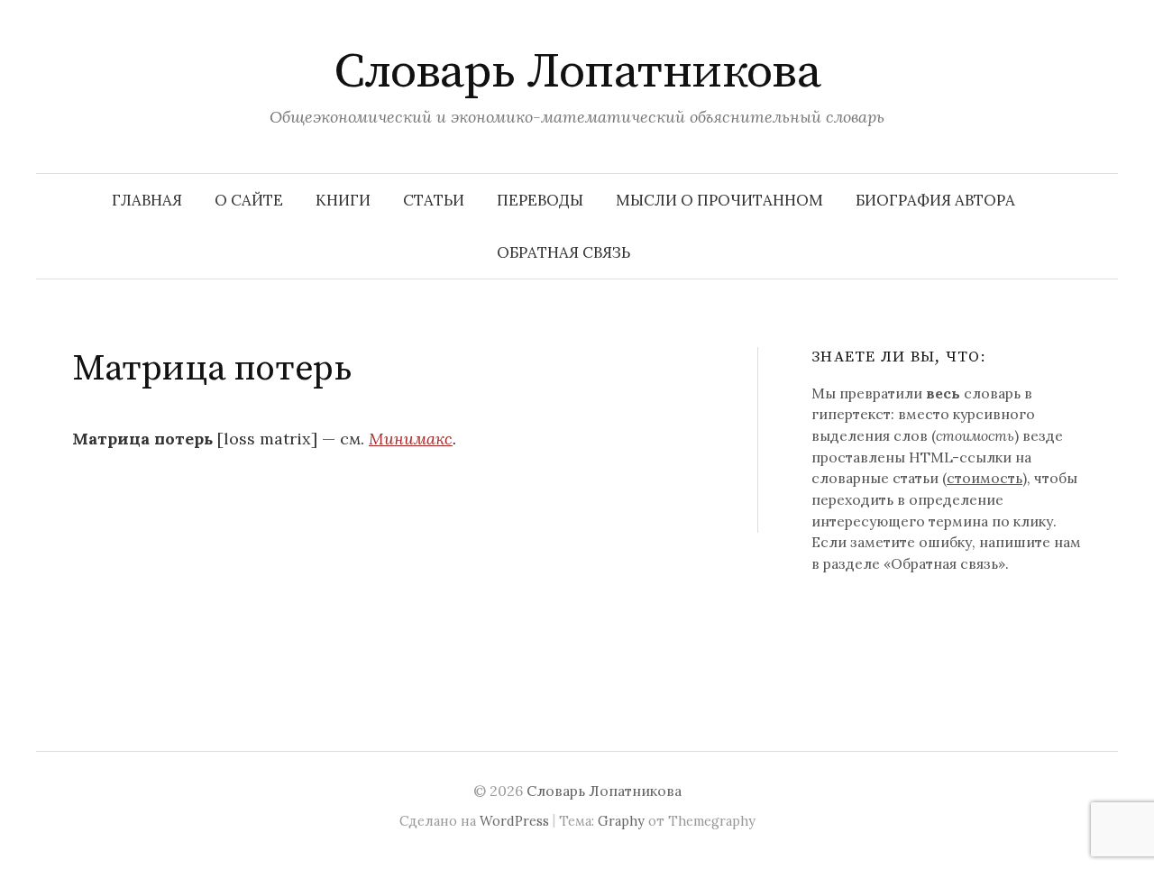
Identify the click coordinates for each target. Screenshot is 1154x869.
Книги (343, 200)
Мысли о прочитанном (719, 200)
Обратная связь (563, 252)
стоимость (984, 478)
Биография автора (935, 200)
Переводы (540, 200)
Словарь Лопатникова (577, 72)
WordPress (514, 820)
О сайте (249, 200)
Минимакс (411, 438)
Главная (147, 200)
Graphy (621, 820)
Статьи (433, 200)
